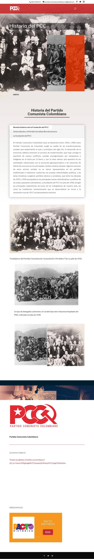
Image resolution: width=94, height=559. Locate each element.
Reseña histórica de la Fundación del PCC (31, 127)
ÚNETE (16, 94)
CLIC (48, 532)
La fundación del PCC (22, 136)
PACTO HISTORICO (48, 523)
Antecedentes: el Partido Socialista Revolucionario (35, 131)
